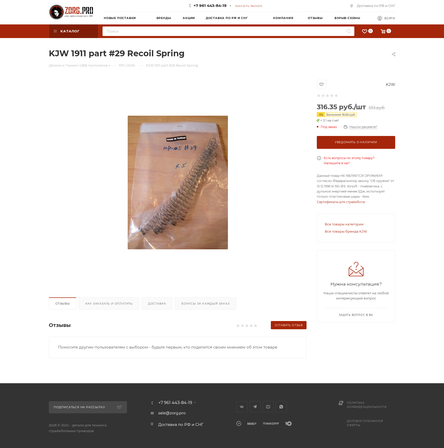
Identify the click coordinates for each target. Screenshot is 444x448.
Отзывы (62, 303)
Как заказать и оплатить (109, 303)
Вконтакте (241, 406)
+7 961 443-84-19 (210, 5)
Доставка (157, 303)
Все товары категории (344, 224)
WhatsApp (281, 406)
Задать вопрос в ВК (356, 315)
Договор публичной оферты (365, 423)
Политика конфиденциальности (366, 405)
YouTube (268, 406)
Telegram (255, 406)
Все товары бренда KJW (346, 231)
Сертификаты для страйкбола (341, 202)
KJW (390, 84)
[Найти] (348, 31)
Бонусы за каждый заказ (205, 303)
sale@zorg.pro (172, 412)
